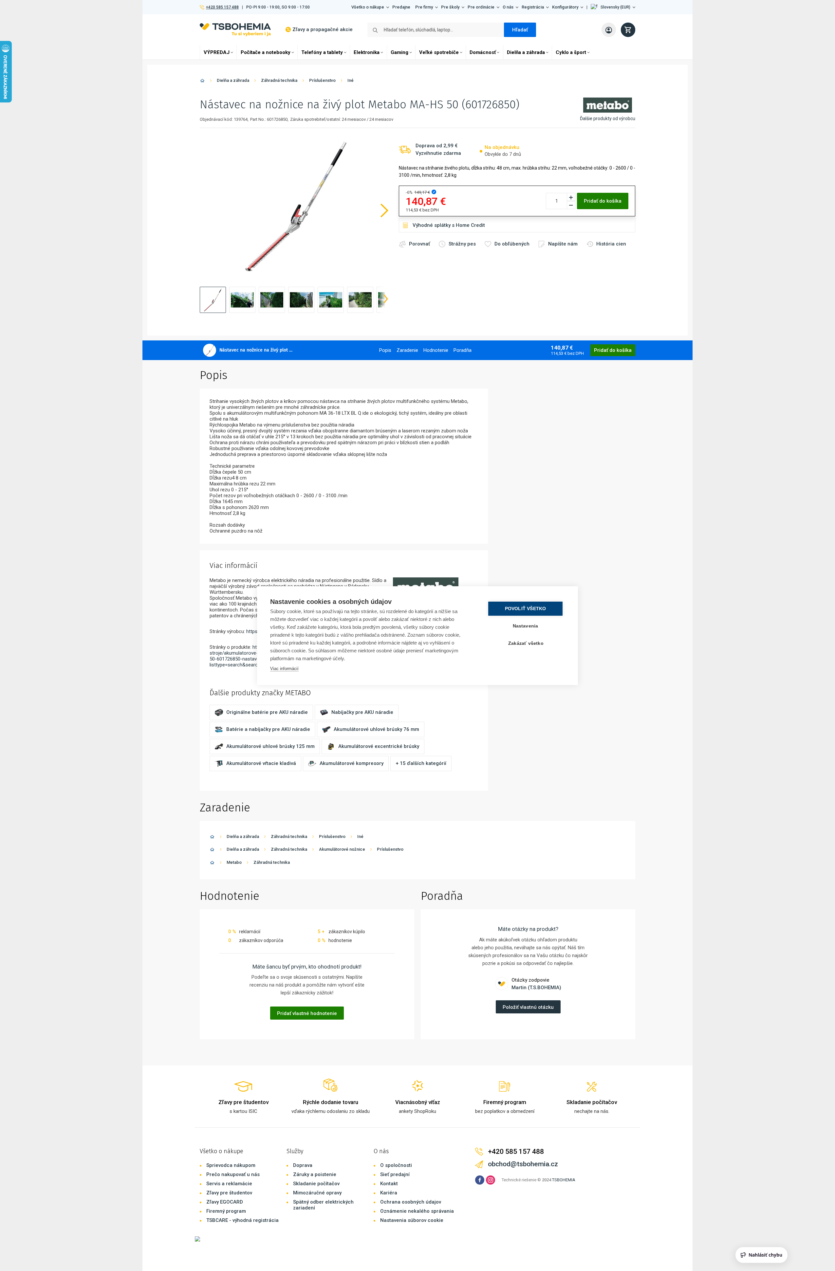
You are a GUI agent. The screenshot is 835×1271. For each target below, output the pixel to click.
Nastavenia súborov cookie (411, 1220)
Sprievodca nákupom (230, 1165)
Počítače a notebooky (265, 52)
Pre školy (450, 7)
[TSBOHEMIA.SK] (235, 29)
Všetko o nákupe (367, 7)
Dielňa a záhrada (526, 52)
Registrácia (533, 7)
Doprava (302, 1165)
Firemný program (226, 1211)
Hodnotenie (435, 350)
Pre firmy (424, 7)
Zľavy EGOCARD (224, 1202)
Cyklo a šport (571, 52)
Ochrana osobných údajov (410, 1202)
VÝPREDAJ (217, 52)
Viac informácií (284, 668)
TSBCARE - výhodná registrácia (242, 1220)
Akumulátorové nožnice (342, 849)
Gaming (399, 52)
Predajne (401, 7)
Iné (350, 80)
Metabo (234, 862)
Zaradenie (407, 350)
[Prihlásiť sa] (609, 30)
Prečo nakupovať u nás (233, 1174)
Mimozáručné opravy (317, 1193)
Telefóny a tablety (322, 52)
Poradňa (463, 350)
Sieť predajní (395, 1174)
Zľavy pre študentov (229, 1193)
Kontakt (389, 1184)
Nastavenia (525, 626)
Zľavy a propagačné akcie (322, 29)
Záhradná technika (279, 80)
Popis (385, 350)
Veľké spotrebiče (439, 52)
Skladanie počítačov (316, 1184)
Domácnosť (483, 52)
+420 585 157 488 (222, 7)
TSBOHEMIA (563, 1179)
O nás (508, 7)
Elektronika (367, 52)
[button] (613, 7)
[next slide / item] (385, 300)
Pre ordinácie (481, 7)
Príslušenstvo (322, 80)
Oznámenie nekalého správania (417, 1211)
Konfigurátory (565, 7)
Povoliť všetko (525, 608)
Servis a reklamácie (229, 1184)
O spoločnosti (396, 1165)
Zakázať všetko (526, 643)
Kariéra (388, 1193)
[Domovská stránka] (202, 81)
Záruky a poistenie (314, 1174)
